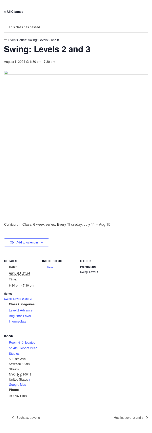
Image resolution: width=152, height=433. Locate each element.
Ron (50, 267)
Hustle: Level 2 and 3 (129, 417)
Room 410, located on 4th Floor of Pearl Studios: (23, 348)
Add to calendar (27, 242)
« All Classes (13, 11)
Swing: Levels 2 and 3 (18, 299)
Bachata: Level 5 (28, 417)
